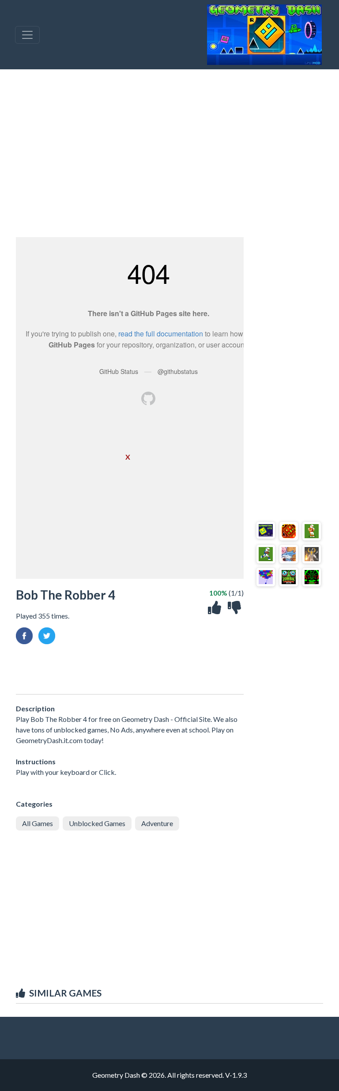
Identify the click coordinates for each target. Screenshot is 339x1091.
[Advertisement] (169, 153)
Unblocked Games (97, 823)
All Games (37, 823)
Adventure (157, 823)
